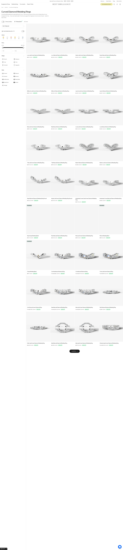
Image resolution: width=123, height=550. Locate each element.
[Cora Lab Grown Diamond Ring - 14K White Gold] (111, 255)
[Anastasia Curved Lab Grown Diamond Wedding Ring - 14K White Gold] (87, 182)
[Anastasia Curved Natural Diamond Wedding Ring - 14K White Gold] (111, 182)
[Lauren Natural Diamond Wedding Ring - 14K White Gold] (111, 74)
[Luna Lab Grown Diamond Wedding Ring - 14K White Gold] (87, 110)
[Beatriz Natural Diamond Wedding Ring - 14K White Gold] (87, 146)
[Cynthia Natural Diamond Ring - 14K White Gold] (62, 255)
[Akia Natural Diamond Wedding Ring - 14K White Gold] (62, 327)
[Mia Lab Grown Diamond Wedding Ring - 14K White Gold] (38, 110)
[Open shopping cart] (120, 4)
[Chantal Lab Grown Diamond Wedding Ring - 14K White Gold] (111, 327)
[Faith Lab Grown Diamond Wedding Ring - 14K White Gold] (38, 327)
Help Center (119, 1)
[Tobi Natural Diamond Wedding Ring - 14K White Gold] (62, 146)
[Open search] (114, 4)
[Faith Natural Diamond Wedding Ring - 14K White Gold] (111, 291)
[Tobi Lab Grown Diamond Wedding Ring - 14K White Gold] (38, 146)
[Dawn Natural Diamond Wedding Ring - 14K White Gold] (111, 39)
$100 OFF (3, 548)
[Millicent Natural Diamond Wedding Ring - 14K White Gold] (62, 74)
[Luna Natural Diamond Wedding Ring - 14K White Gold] (111, 110)
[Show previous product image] (28, 38)
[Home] (61, 4)
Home (2, 7)
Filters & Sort (19, 21)
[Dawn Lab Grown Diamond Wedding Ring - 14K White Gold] (87, 39)
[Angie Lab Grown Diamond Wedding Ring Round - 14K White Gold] (62, 182)
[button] (13, 43)
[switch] (3, 22)
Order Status (108, 1)
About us (102, 1)
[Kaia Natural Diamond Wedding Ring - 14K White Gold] (62, 291)
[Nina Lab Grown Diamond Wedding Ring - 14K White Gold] (87, 219)
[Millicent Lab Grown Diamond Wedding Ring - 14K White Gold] (38, 74)
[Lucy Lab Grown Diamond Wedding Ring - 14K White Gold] (38, 39)
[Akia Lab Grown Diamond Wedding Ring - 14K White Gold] (87, 327)
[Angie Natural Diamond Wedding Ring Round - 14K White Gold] (38, 182)
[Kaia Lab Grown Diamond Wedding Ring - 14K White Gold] (87, 291)
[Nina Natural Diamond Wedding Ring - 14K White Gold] (62, 219)
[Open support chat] (120, 547)
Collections (6, 7)
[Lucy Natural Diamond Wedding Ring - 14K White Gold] (62, 39)
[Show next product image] (48, 38)
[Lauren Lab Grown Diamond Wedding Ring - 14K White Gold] (87, 74)
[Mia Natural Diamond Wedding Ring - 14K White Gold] (62, 110)
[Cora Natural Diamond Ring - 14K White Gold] (87, 255)
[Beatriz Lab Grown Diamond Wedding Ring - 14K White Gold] (111, 146)
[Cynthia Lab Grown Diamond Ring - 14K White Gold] (38, 291)
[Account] (117, 4)
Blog (114, 1)
